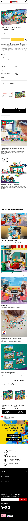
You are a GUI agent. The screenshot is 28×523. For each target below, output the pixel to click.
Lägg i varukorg (17, 40)
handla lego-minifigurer (14, 439)
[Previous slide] (2, 17)
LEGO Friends (11, 5)
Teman (6, 5)
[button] (20, 380)
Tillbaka (5, 117)
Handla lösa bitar (14, 435)
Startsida (2, 5)
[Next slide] (26, 17)
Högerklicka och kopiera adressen (8, 59)
